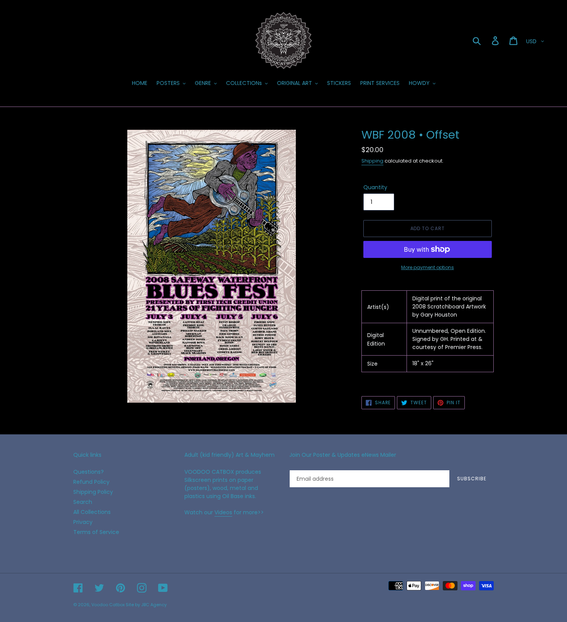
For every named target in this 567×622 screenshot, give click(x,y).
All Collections (92, 512)
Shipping (372, 160)
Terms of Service (96, 532)
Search (82, 502)
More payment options (427, 267)
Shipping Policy (93, 492)
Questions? (88, 472)
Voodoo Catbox (108, 605)
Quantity (375, 187)
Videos (223, 512)
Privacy (83, 522)
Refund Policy (91, 482)
